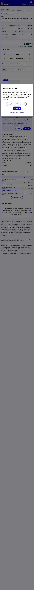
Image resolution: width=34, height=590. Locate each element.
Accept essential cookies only (16, 104)
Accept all (17, 108)
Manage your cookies (17, 112)
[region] (17, 100)
